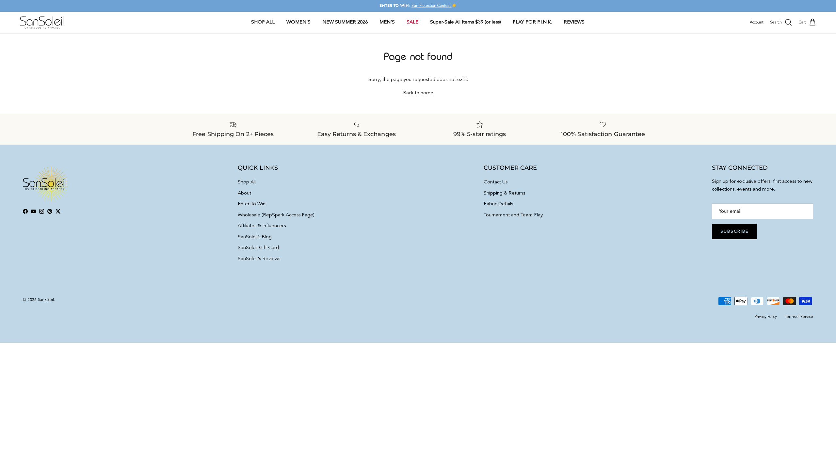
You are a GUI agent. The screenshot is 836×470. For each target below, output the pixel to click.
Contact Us (495, 182)
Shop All (247, 182)
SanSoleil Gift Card (258, 247)
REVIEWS (574, 22)
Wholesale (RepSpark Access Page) (276, 215)
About (244, 193)
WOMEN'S (298, 22)
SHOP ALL (263, 22)
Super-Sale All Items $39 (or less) (465, 22)
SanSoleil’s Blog (255, 237)
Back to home (418, 93)
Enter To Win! (252, 204)
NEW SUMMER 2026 (345, 22)
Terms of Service (799, 317)
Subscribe (734, 231)
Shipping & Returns (504, 193)
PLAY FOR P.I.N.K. (532, 22)
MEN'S (387, 22)
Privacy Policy (766, 317)
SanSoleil (46, 300)
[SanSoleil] (42, 22)
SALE (412, 22)
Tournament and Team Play (513, 215)
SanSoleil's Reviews (259, 259)
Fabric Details (498, 204)
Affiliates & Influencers (262, 226)
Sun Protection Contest (431, 6)
